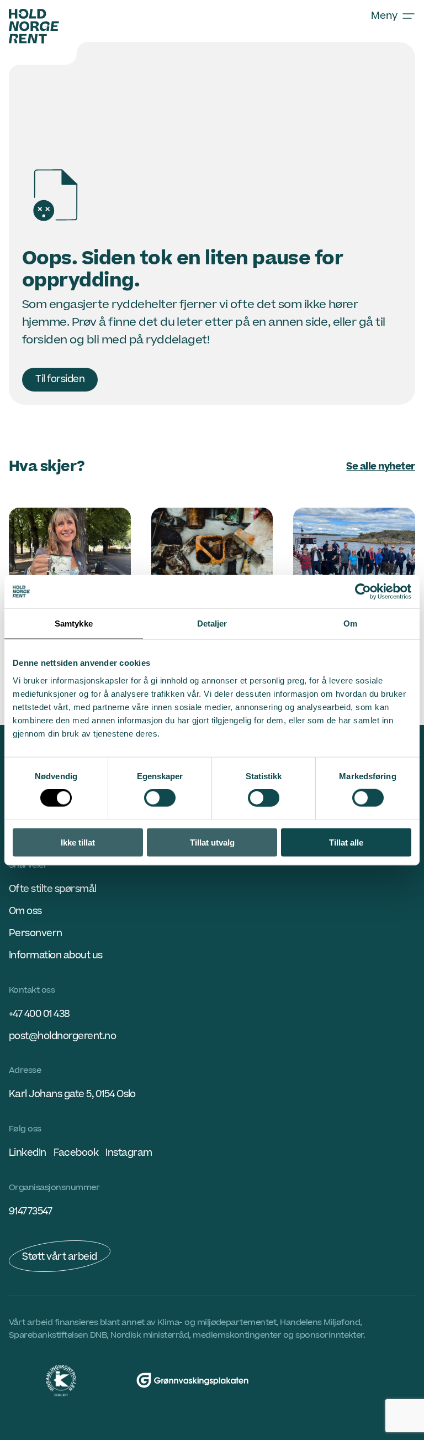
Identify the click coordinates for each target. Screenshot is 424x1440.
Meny (384, 16)
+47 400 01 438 (39, 1014)
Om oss (25, 911)
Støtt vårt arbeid (59, 1257)
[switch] (160, 798)
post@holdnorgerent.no (62, 1036)
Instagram (128, 1153)
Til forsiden (59, 379)
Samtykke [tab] (74, 623)
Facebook (76, 1153)
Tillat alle (346, 842)
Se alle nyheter (380, 466)
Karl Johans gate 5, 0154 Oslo (72, 1094)
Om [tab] (350, 623)
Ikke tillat (78, 842)
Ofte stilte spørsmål (53, 889)
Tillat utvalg (212, 842)
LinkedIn (27, 1153)
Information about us (56, 955)
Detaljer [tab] (212, 623)
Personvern (35, 933)
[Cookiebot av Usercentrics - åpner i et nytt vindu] (363, 591)
